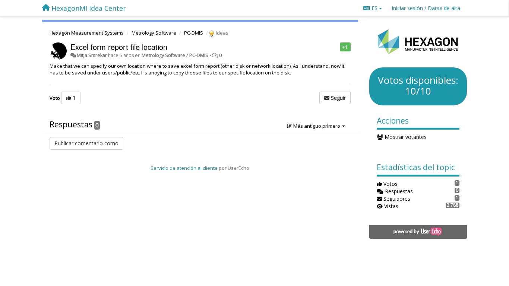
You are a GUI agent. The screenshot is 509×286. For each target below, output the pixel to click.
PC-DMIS (193, 32)
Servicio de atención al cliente (185, 168)
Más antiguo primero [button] (316, 126)
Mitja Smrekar (92, 55)
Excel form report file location (118, 46)
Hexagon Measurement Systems (87, 32)
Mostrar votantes (405, 136)
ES (374, 8)
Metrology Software (154, 32)
